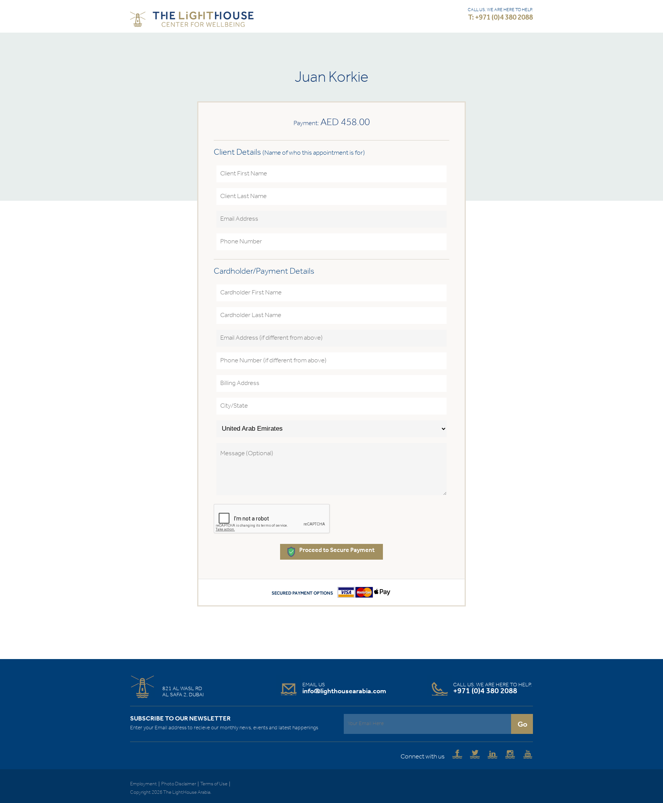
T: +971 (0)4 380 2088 (500, 18)
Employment (143, 784)
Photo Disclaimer (178, 784)
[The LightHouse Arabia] (192, 21)
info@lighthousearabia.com (344, 691)
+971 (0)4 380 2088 (485, 691)
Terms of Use (214, 784)
